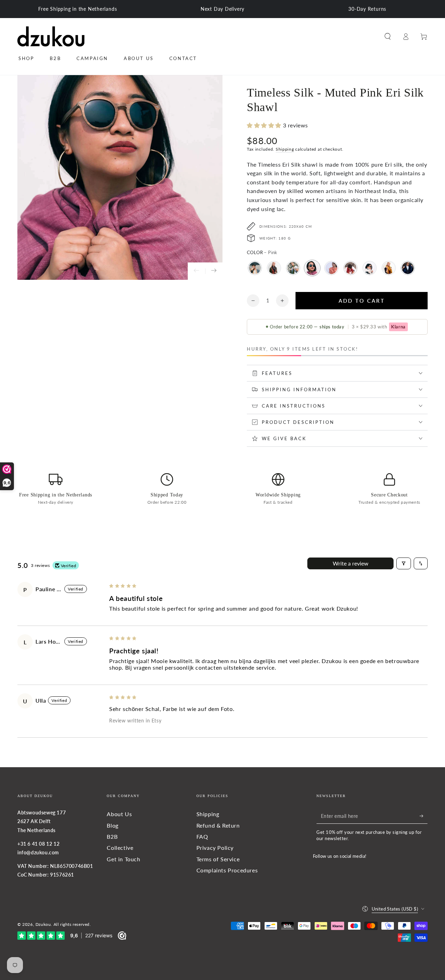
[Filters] (403, 563)
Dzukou (43, 924)
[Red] (350, 268)
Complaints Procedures (227, 870)
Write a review (351, 563)
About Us (119, 814)
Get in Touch (123, 859)
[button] (388, 36)
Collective (120, 847)
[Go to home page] (50, 36)
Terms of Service (218, 859)
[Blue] (408, 268)
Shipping (285, 149)
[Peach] (331, 268)
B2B (112, 836)
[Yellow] (389, 268)
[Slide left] (196, 271)
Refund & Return (218, 825)
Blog (112, 825)
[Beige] (255, 268)
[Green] (293, 268)
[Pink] (312, 268)
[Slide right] (213, 271)
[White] (370, 268)
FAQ (202, 836)
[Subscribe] (424, 815)
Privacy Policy (215, 847)
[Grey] (274, 268)
